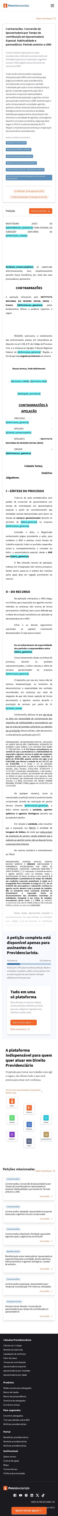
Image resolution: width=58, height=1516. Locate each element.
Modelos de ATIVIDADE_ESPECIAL (18, 149)
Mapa (6, 1465)
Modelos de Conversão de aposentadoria (21, 163)
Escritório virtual (11, 1405)
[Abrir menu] (52, 5)
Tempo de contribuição (14, 1362)
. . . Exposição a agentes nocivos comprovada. (28, 1213)
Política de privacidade (14, 1473)
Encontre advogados (13, 1416)
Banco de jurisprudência (14, 1396)
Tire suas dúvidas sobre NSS (16, 1420)
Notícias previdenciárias (14, 1424)
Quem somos (9, 1456)
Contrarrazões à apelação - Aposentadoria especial (25, 170)
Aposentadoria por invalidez (16, 1371)
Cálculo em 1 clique (12, 1345)
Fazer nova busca (44, 18)
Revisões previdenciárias (15, 1441)
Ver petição (44, 1196)
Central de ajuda (11, 1461)
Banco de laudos (11, 1392)
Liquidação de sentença (14, 1354)
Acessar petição (39, 211)
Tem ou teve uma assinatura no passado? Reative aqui (23, 1091)
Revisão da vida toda (13, 1350)
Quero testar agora (22, 1022)
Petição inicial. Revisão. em (26, 1309)
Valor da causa (10, 1358)
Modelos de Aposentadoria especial (19, 156)
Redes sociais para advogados (17, 1388)
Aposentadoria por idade (15, 1375)
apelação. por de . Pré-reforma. (28, 1285)
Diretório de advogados (14, 1400)
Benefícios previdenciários (15, 1437)
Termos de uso (10, 1469)
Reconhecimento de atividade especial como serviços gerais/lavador (26, 177)
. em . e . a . (28, 1188)
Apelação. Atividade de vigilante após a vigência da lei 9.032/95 (27, 1235)
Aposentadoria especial (14, 1366)
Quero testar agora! (27, 1511)
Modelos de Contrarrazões (16, 143)
